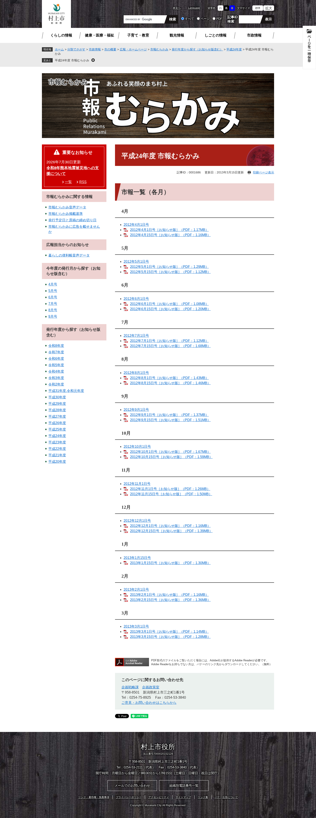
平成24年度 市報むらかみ (72, 60)
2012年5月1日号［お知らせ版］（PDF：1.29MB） (169, 267)
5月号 (52, 291)
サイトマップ (183, 797)
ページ (205, 18)
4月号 (52, 284)
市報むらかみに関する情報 (69, 196)
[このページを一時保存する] (309, 47)
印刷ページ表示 (263, 172)
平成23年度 (57, 442)
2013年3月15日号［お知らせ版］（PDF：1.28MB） (170, 637)
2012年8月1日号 (136, 373)
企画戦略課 (130, 687)
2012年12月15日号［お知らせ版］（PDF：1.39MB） (171, 531)
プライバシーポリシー (129, 797)
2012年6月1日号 (136, 298)
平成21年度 (57, 455)
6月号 (52, 297)
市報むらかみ (159, 49)
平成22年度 (57, 449)
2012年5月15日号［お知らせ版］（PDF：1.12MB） (170, 272)
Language (194, 7)
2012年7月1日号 (136, 335)
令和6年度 (56, 358)
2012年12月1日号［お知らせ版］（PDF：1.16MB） (170, 526)
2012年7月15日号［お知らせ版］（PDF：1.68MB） (170, 346)
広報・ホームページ (133, 49)
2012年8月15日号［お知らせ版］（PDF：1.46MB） (170, 383)
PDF (219, 18)
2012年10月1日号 (137, 446)
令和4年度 (56, 371)
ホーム (59, 49)
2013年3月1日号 (136, 626)
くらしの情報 (61, 35)
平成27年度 (57, 416)
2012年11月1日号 (137, 484)
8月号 (52, 310)
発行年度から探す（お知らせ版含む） (197, 49)
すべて (189, 18)
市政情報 (254, 35)
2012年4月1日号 (136, 224)
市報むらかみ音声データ (67, 207)
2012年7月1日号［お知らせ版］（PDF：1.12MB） (169, 341)
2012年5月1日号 (136, 261)
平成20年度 (57, 461)
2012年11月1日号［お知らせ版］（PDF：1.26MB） (170, 489)
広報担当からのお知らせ (67, 245)
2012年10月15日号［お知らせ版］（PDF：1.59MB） (171, 457)
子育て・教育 (138, 35)
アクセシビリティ (158, 797)
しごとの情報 (216, 35)
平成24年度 (234, 49)
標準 (257, 8)
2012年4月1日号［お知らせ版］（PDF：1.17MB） (169, 230)
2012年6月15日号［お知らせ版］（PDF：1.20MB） (170, 309)
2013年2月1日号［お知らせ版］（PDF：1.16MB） (169, 594)
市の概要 (110, 49)
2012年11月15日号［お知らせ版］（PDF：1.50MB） (171, 494)
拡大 (268, 8)
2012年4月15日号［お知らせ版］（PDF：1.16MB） (170, 235)
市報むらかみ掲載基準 (65, 214)
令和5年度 (56, 365)
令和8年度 (56, 346)
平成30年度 (57, 397)
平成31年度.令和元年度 (66, 391)
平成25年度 (57, 429)
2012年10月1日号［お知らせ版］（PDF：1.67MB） (170, 452)
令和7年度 (56, 352)
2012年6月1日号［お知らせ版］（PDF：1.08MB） (169, 304)
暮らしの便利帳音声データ (69, 255)
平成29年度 (57, 403)
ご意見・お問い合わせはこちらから (148, 702)
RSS (83, 182)
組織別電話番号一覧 (183, 785)
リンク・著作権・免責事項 (93, 797)
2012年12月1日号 (137, 520)
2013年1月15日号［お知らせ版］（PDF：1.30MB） (170, 563)
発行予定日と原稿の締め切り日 (72, 220)
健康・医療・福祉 (99, 35)
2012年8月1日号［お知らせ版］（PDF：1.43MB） (169, 378)
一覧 (68, 182)
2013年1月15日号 (137, 558)
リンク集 (203, 797)
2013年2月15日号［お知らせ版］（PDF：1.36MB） (170, 600)
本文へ (177, 7)
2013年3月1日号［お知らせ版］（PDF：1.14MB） (169, 631)
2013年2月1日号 (136, 589)
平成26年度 (57, 423)
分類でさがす (76, 49)
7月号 (52, 303)
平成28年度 (57, 410)
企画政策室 (150, 687)
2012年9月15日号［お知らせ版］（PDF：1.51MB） (170, 420)
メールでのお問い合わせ (132, 785)
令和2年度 (56, 384)
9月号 (52, 316)
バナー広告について (226, 797)
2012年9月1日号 (136, 409)
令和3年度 (56, 378)
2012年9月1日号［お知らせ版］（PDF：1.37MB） (169, 415)
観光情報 (177, 35)
